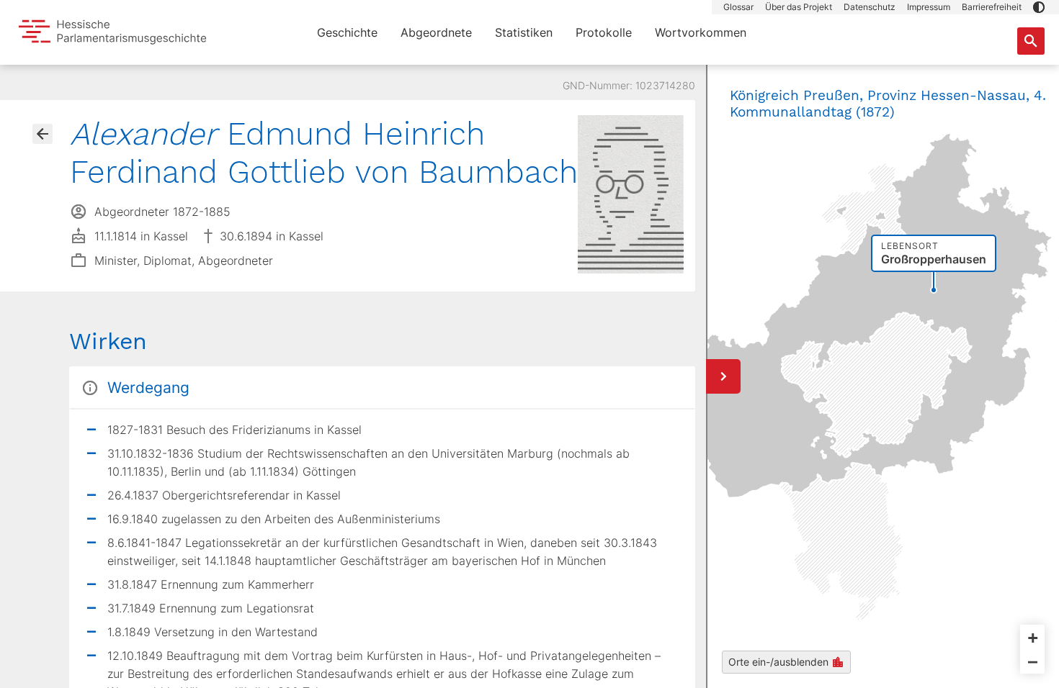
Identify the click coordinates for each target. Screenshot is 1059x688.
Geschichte (347, 32)
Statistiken (524, 32)
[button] (1039, 7)
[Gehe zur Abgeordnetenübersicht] (42, 134)
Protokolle (604, 32)
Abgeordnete (436, 32)
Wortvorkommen (700, 32)
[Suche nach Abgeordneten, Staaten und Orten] (1031, 41)
